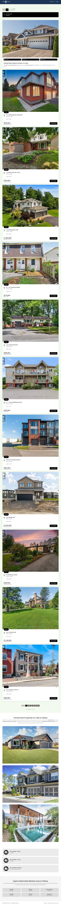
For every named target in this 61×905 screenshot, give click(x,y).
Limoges (11, 895)
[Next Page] (7, 9)
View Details (53, 123)
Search (52, 1)
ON (26, 709)
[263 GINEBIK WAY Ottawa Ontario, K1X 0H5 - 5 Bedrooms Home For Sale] (30, 493)
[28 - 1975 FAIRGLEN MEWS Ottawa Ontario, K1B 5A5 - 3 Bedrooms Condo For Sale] (30, 263)
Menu (57, 1)
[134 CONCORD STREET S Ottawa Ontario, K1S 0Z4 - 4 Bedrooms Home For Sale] (30, 666)
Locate (24, 59)
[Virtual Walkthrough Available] (56, 284)
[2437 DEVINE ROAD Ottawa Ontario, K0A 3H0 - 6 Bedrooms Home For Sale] (30, 608)
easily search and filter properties (48, 721)
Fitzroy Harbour (49, 890)
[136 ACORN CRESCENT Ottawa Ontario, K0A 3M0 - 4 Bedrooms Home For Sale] (30, 321)
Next (38, 705)
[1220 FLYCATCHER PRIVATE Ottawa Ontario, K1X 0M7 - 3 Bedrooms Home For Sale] (30, 436)
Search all (49, 895)
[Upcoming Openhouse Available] (56, 227)
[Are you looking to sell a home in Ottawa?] (31, 860)
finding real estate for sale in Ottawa (9, 721)
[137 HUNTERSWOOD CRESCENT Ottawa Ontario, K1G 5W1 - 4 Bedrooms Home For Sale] (30, 91)
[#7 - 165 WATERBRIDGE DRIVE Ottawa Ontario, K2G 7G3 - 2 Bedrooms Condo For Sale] (30, 378)
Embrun (30, 890)
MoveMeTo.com (52, 720)
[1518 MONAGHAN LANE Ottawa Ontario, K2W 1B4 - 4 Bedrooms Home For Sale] (30, 206)
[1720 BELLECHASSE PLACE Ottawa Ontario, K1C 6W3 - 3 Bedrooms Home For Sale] (30, 148)
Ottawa (6, 169)
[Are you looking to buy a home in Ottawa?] (31, 852)
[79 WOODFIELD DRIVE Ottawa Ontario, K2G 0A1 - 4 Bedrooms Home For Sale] (30, 551)
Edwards (11, 890)
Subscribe (44, 59)
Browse (7, 59)
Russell (30, 895)
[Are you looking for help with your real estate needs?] (31, 868)
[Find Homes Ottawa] (30, 745)
